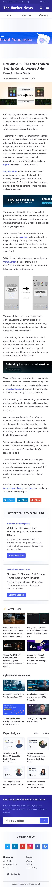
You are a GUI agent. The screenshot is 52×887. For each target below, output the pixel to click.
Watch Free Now (16, 555)
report (6, 164)
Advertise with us (10, 864)
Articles (45, 733)
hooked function (15, 389)
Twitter (20, 488)
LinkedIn (32, 488)
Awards (29, 864)
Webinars (43, 15)
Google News (9, 488)
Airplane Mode (10, 171)
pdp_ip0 (23, 237)
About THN (7, 861)
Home (8, 15)
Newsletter (26, 15)
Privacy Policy (31, 868)
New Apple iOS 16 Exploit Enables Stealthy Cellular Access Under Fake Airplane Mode (26, 68)
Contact (6, 868)
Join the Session (16, 595)
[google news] (44, 846)
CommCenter (9, 262)
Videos (36, 733)
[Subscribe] (44, 820)
